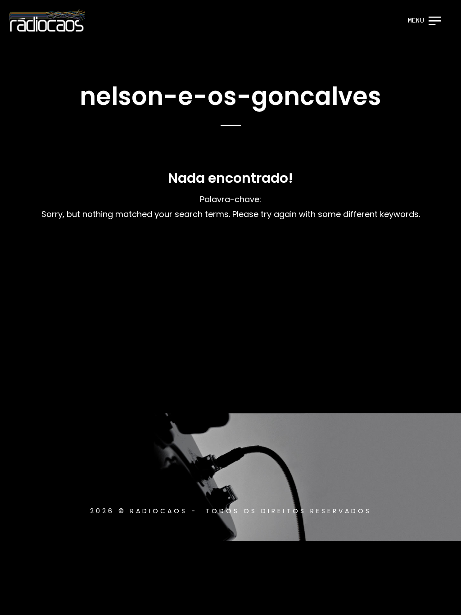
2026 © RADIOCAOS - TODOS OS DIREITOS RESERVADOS (230, 511)
